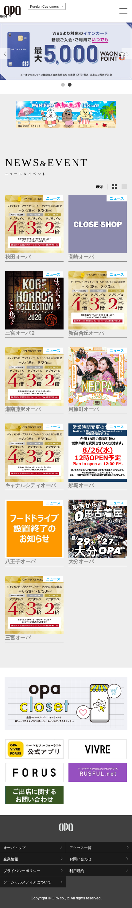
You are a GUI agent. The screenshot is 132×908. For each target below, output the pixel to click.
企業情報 (10, 858)
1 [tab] (62, 84)
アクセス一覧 (80, 847)
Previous (5, 58)
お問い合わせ (80, 858)
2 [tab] (69, 84)
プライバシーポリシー (21, 870)
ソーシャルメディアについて (27, 881)
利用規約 (76, 870)
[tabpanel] (66, 51)
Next (127, 58)
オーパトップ (14, 847)
